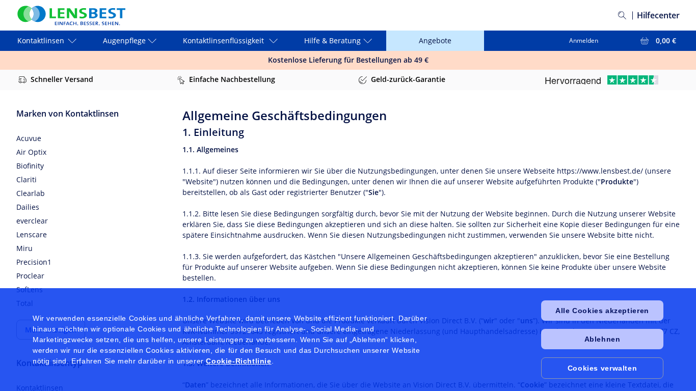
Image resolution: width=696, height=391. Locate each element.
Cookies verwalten (602, 368)
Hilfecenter (658, 15)
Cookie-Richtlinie (238, 361)
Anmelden (583, 40)
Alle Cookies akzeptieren (602, 310)
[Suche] (622, 15)
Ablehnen (602, 339)
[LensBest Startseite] (70, 15)
